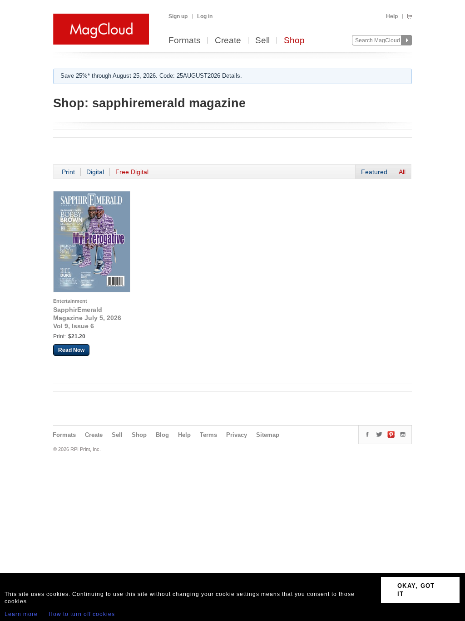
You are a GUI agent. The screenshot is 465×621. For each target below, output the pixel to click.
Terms (208, 434)
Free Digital (131, 171)
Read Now (71, 350)
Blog (162, 434)
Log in (205, 16)
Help (392, 16)
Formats (184, 40)
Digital (95, 171)
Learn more (21, 614)
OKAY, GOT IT (416, 589)
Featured (374, 171)
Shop (294, 40)
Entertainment (70, 301)
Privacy (236, 434)
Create (228, 40)
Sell (262, 40)
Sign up (178, 16)
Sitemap (267, 434)
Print (68, 171)
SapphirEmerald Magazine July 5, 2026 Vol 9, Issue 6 (87, 318)
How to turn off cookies (82, 614)
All (402, 171)
